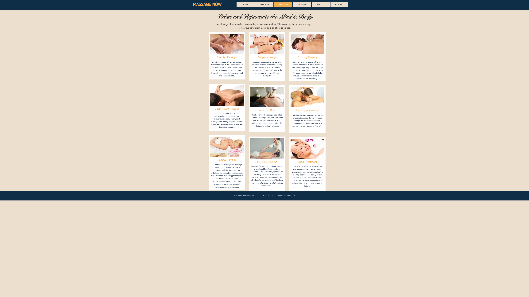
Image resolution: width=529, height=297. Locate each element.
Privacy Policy (267, 195)
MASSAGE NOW (207, 5)
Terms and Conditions (286, 195)
